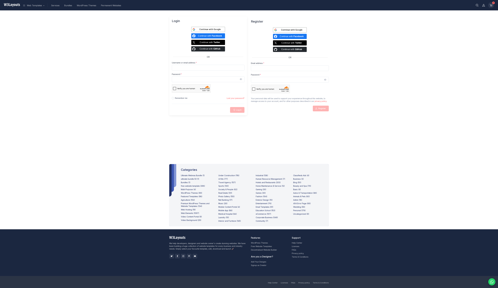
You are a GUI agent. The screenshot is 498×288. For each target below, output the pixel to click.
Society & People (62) (227, 189)
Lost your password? (235, 98)
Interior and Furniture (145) (229, 221)
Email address (257, 63)
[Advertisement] (249, 143)
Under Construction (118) (228, 175)
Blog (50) (297, 182)
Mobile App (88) (225, 210)
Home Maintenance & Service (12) (270, 186)
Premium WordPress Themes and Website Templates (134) (195, 204)
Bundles (68, 5)
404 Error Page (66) (302, 203)
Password (177, 74)
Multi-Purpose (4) (188, 189)
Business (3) (298, 179)
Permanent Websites (111, 5)
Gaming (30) (261, 189)
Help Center (297, 243)
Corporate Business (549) (267, 217)
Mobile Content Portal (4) (229, 207)
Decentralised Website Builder (264, 250)
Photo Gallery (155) (226, 196)
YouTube (195, 256)
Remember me (181, 98)
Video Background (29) (191, 220)
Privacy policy (298, 253)
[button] (477, 5)
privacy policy (321, 101)
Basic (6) (297, 189)
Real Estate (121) (225, 193)
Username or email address (184, 62)
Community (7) (262, 221)
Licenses (295, 246)
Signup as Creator (258, 265)
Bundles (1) (185, 182)
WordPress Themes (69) (191, 193)
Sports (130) (223, 186)
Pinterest (189, 256)
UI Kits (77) (223, 179)
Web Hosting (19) (188, 210)
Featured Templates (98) (191, 196)
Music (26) (222, 203)
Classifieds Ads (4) (301, 175)
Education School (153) (265, 210)
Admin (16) (297, 200)
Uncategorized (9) (301, 214)
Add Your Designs (258, 262)
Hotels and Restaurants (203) (268, 182)
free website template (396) (193, 186)
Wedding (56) (299, 207)
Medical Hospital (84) (227, 214)
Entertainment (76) (264, 203)
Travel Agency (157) (227, 182)
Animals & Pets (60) (301, 196)
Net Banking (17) (225, 200)
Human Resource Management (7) (270, 179)
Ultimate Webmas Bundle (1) (193, 175)
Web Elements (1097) (190, 213)
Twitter (171, 256)
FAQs (294, 250)
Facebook (177, 256)
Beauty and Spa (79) (302, 186)
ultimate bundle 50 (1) (190, 179)
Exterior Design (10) (264, 200)
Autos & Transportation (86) (305, 193)
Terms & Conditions (300, 257)
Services (55, 5)
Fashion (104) (261, 196)
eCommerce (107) (263, 214)
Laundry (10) (223, 217)
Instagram (183, 256)
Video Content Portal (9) (191, 217)
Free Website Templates (261, 246)
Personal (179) (299, 210)
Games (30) (261, 193)
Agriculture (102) (188, 200)
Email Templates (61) (264, 207)
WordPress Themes (86, 5)
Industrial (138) (262, 175)
